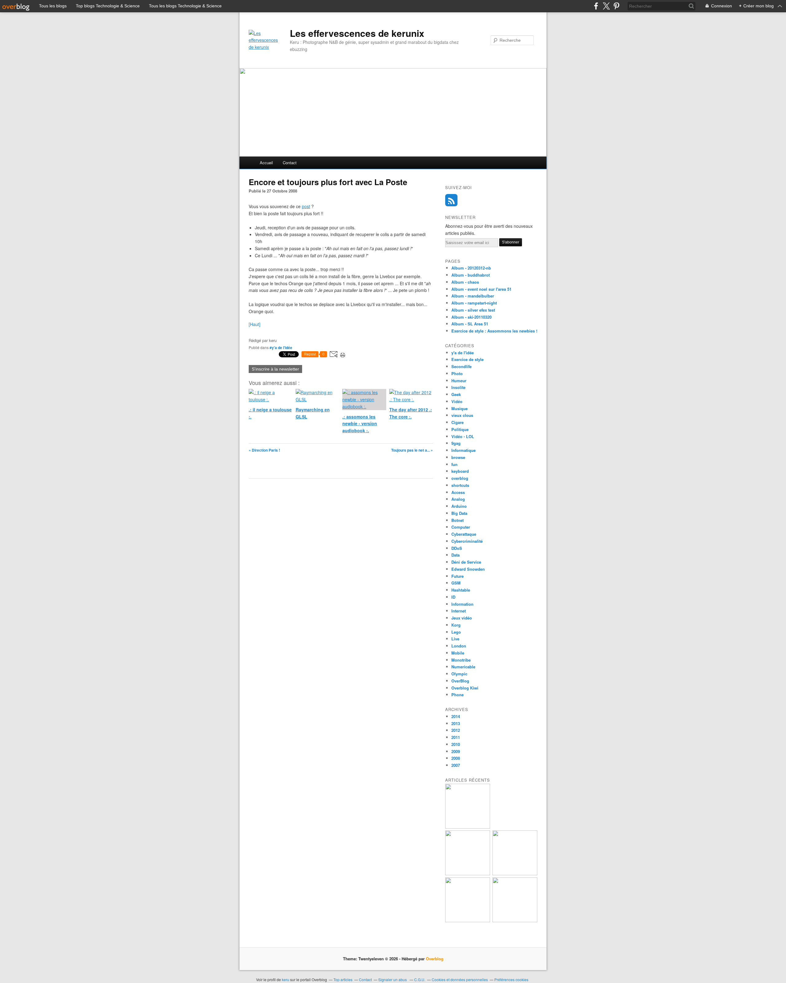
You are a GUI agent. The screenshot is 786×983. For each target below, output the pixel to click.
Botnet (457, 520)
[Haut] (254, 324)
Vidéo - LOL (462, 436)
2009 (455, 751)
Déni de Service (466, 562)
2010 (455, 744)
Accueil (266, 162)
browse (458, 457)
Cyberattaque (463, 534)
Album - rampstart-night (474, 303)
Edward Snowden (468, 569)
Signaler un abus (393, 979)
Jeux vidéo (461, 618)
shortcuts (460, 485)
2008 (455, 758)
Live (455, 639)
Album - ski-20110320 (471, 317)
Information (462, 604)
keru (285, 979)
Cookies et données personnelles (460, 979)
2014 (455, 716)
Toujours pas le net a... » (412, 450)
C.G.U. (419, 979)
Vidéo (456, 401)
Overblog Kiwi (464, 688)
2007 (455, 765)
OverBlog (460, 681)
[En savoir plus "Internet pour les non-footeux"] (514, 873)
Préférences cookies (511, 979)
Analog (458, 499)
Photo (457, 373)
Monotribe (461, 660)
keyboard (460, 471)
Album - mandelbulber (472, 296)
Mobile (457, 653)
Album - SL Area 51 (469, 324)
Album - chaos (465, 282)
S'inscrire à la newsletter (275, 369)
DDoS (456, 548)
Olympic (459, 674)
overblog (459, 478)
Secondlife (461, 366)
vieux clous (462, 415)
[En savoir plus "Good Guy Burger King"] (467, 873)
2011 (455, 737)
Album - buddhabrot (470, 275)
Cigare (457, 422)
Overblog (434, 959)
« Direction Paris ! (264, 450)
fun (454, 464)
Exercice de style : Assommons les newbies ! (494, 331)
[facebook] (596, 6)
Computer (460, 527)
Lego (456, 632)
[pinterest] (616, 6)
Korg (456, 625)
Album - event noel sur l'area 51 (481, 289)
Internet (458, 611)
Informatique (463, 450)
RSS (451, 200)
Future (457, 576)
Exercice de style (467, 359)
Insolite (458, 387)
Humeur (458, 380)
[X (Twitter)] (606, 6)
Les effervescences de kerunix (357, 33)
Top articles (342, 979)
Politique (460, 429)
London (458, 646)
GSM (456, 583)
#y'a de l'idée (281, 347)
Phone (457, 694)
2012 (455, 730)
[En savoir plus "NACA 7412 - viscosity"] (514, 920)
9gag (456, 443)
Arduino (459, 506)
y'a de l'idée (462, 353)
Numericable (463, 667)
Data (455, 555)
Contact (290, 162)
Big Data (459, 513)
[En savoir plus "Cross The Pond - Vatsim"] (467, 920)
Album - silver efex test (473, 310)
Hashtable (460, 590)
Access (458, 492)
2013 (455, 723)
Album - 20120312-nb (471, 268)
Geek (456, 394)
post (306, 206)
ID (453, 597)
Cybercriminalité (467, 541)
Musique (459, 408)
